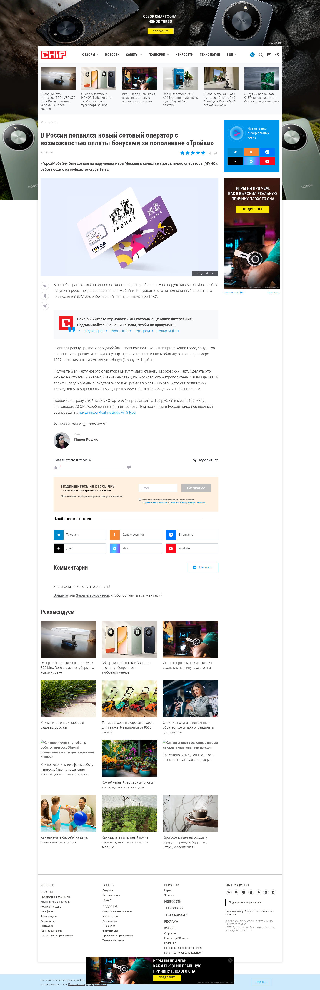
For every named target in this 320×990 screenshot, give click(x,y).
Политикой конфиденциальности (187, 502)
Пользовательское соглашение (183, 947)
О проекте (170, 933)
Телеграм (142, 331)
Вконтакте (119, 331)
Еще (229, 54)
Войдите (61, 595)
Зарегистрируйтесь (92, 595)
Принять (262, 982)
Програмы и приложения (117, 935)
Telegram (72, 534)
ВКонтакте (186, 534)
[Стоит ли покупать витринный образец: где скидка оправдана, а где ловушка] (190, 698)
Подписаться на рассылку (245, 902)
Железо (169, 895)
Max (125, 548)
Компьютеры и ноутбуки (55, 901)
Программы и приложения (57, 935)
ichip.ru (169, 928)
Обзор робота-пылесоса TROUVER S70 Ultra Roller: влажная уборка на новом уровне (58, 101)
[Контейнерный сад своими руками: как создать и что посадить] (129, 758)
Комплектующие (51, 906)
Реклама (171, 921)
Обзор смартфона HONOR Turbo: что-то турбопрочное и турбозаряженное (96, 99)
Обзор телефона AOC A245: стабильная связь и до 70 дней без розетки (180, 99)
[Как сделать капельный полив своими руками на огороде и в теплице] (129, 813)
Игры (167, 890)
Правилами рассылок (155, 502)
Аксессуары (48, 921)
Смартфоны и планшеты (55, 897)
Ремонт (106, 900)
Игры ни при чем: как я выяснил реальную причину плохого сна (139, 97)
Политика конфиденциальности (183, 952)
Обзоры (88, 54)
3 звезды (192, 153)
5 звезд (202, 153)
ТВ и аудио (47, 925)
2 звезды (187, 153)
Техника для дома (51, 930)
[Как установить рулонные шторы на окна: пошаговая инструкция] (190, 745)
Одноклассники (133, 534)
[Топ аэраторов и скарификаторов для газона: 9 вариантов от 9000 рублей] (129, 698)
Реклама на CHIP (234, 292)
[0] (129, 467)
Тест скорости (176, 915)
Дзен (69, 548)
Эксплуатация (111, 895)
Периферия (47, 911)
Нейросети (185, 54)
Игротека (171, 885)
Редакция (170, 942)
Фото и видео (49, 916)
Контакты (273, 292)
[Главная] (42, 122)
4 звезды (197, 153)
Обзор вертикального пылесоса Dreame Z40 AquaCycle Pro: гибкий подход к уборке (219, 99)
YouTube (184, 548)
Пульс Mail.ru (167, 331)
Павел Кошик (86, 439)
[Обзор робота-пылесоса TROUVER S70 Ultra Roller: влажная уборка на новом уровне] (68, 639)
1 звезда (182, 153)
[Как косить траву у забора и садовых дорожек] (68, 698)
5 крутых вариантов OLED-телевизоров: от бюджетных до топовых (261, 97)
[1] (56, 467)
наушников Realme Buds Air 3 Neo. (107, 412)
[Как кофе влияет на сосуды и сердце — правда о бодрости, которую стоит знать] (190, 813)
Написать (206, 567)
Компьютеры (110, 916)
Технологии (210, 54)
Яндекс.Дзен (93, 331)
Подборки (157, 54)
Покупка (107, 890)
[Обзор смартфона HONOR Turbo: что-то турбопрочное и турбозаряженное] (129, 639)
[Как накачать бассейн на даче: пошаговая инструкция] (68, 813)
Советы (132, 54)
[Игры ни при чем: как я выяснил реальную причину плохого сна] (190, 639)
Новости (112, 54)
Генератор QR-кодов (176, 938)
